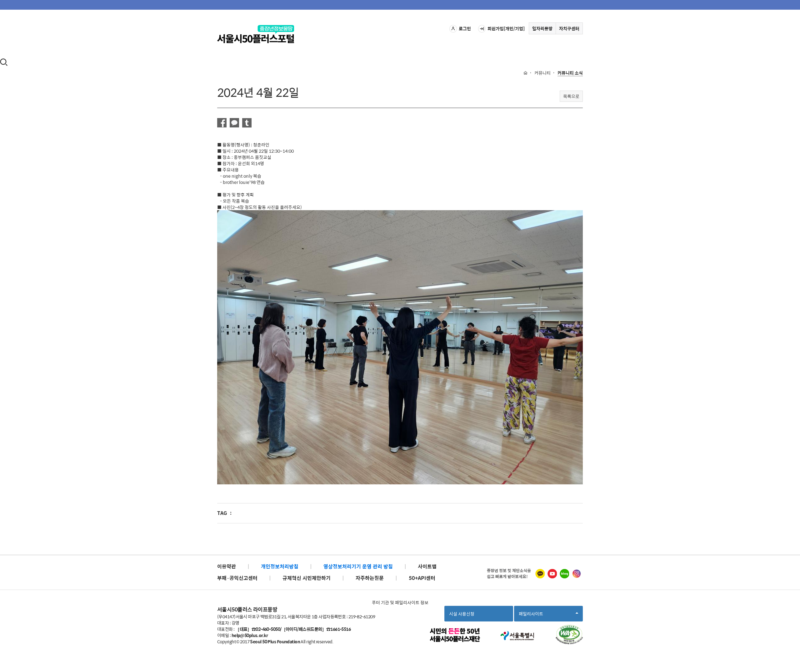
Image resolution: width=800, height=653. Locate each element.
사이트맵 (427, 566)
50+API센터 (422, 578)
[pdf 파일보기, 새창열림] (569, 634)
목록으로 (571, 96)
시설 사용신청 (461, 613)
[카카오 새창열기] (540, 573)
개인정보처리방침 (279, 566)
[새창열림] (222, 122)
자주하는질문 (370, 578)
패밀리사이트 (533, 615)
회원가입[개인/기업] (506, 28)
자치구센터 (569, 28)
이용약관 (226, 566)
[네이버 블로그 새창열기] (564, 573)
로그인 (465, 28)
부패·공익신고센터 (237, 578)
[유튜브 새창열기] (552, 573)
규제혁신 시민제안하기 (306, 578)
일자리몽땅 (542, 28)
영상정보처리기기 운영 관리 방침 (358, 566)
